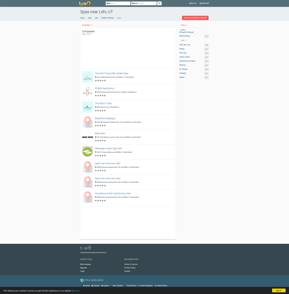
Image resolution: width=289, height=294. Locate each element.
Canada (96, 286)
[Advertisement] (123, 52)
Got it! (278, 290)
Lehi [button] (182, 40)
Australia (86, 286)
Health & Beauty (187, 32)
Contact (127, 271)
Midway (182, 65)
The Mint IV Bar (103, 103)
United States (161, 286)
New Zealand (117, 286)
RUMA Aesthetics (104, 88)
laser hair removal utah (107, 163)
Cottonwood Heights (187, 61)
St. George (183, 69)
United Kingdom (146, 286)
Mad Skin (100, 133)
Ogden (181, 77)
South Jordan (184, 57)
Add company (85, 264)
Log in (193, 3)
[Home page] (84, 3)
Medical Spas (184, 36)
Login (82, 271)
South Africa (131, 286)
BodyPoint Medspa (105, 118)
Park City (182, 53)
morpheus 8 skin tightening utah (113, 193)
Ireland (106, 286)
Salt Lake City (184, 45)
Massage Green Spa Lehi (108, 148)
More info (75, 290)
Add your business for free (195, 18)
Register (205, 3)
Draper (182, 49)
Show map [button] (86, 25)
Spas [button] (183, 25)
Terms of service (131, 264)
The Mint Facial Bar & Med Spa (111, 73)
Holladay (182, 73)
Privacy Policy (129, 268)
